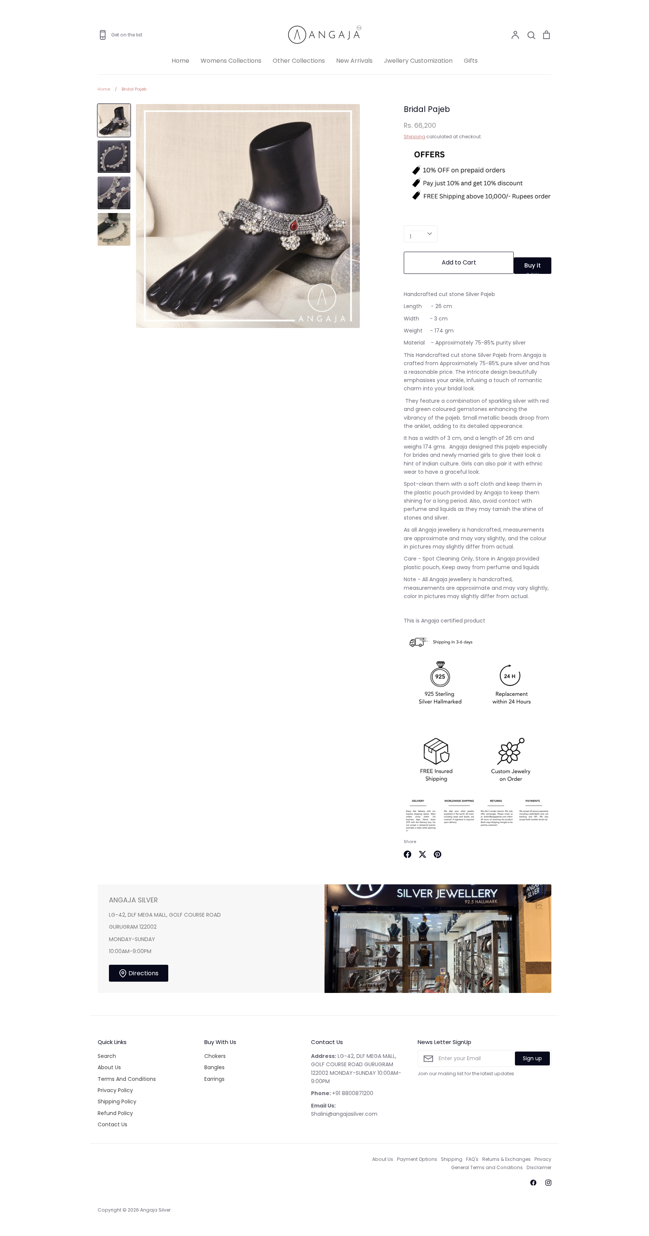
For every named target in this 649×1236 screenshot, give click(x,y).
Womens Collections (231, 60)
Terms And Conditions (127, 1079)
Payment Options (417, 1159)
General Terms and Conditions (487, 1167)
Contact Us (112, 1124)
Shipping (414, 136)
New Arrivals (354, 60)
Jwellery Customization (418, 60)
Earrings (214, 1079)
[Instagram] (548, 1182)
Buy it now (532, 267)
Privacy (542, 1159)
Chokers (215, 1056)
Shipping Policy (117, 1101)
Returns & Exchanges (506, 1159)
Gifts (471, 60)
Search (107, 1056)
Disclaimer (539, 1167)
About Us (109, 1067)
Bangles (214, 1067)
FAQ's (472, 1159)
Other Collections (299, 60)
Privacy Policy (115, 1090)
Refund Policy (115, 1113)
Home (180, 60)
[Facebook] (533, 1182)
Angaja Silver (155, 1210)
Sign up (532, 1058)
